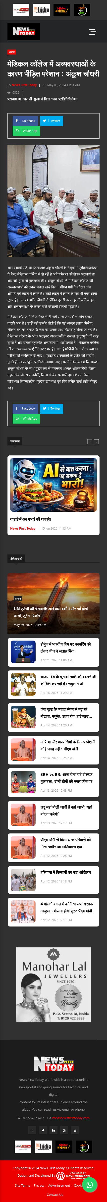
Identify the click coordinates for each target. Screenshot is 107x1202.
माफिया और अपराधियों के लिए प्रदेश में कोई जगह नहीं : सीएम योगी (68, 745)
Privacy (39, 1185)
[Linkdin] (53, 1131)
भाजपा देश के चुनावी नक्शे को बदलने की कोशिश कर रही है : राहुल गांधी (68, 680)
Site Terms (22, 1185)
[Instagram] (75, 1131)
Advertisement (59, 1185)
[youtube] (64, 1131)
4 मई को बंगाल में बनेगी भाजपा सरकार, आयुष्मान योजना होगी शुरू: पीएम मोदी (68, 907)
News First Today (24, 85)
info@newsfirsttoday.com (71, 1118)
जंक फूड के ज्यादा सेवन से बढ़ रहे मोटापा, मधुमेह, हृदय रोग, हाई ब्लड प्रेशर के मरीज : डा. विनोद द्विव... (65, 713)
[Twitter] (43, 1131)
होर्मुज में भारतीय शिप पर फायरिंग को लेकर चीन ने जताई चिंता (66, 647)
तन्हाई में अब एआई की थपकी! (30, 519)
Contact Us (55, 1194)
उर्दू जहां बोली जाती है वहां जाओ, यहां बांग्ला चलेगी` (66, 810)
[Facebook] (32, 1131)
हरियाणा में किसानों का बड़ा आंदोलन (66, 872)
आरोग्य (12, 52)
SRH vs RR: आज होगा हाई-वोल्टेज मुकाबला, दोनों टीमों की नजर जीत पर (66, 778)
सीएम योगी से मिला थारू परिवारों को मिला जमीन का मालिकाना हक (66, 843)
